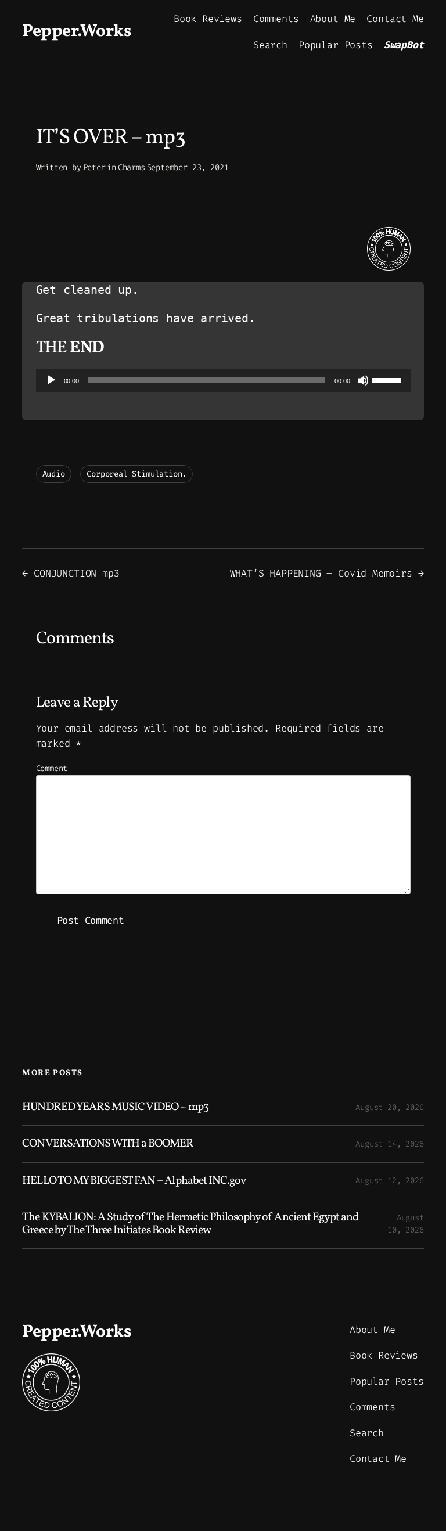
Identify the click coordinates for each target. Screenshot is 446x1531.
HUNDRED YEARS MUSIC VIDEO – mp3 (115, 1107)
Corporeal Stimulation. (136, 474)
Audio (53, 474)
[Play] (51, 380)
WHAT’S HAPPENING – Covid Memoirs (321, 573)
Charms (131, 167)
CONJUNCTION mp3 (76, 573)
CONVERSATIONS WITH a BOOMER (107, 1143)
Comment (52, 768)
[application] (223, 380)
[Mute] (363, 380)
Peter (94, 167)
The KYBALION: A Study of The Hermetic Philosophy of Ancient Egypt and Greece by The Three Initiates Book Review (190, 1224)
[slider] (388, 379)
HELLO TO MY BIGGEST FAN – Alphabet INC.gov (134, 1181)
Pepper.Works (76, 32)
